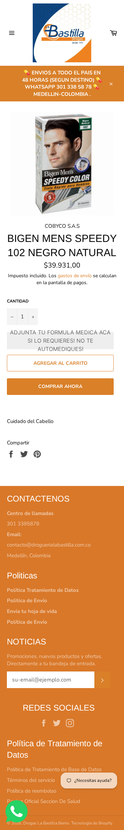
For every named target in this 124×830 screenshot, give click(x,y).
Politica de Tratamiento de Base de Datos (54, 769)
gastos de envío (75, 275)
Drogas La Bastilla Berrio (46, 823)
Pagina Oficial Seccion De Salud (43, 801)
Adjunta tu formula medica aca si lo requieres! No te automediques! (60, 340)
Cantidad (18, 301)
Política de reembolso (31, 790)
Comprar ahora (60, 386)
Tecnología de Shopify (91, 823)
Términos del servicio (31, 780)
